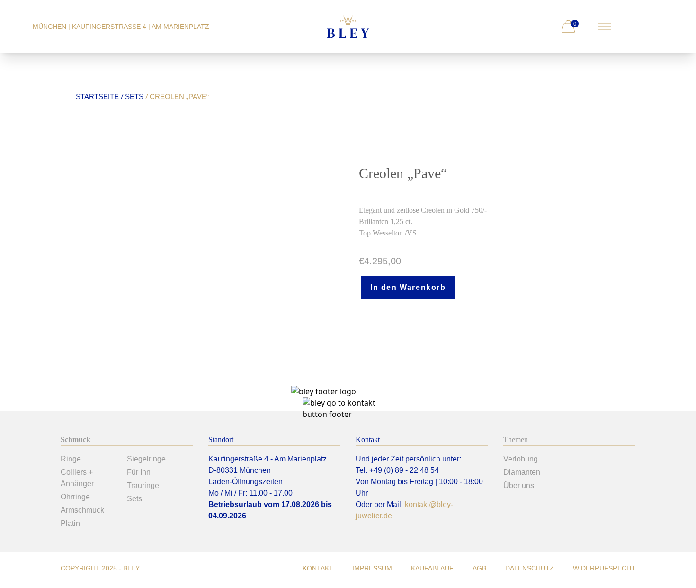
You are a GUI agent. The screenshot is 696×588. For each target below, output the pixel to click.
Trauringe (143, 485)
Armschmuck (82, 510)
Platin (70, 523)
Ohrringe (75, 497)
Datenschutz (529, 568)
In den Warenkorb (408, 287)
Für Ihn (139, 472)
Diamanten (521, 472)
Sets (134, 96)
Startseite (97, 96)
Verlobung (520, 459)
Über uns (518, 485)
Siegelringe (146, 459)
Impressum (372, 568)
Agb (479, 568)
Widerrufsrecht (604, 568)
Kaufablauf (432, 568)
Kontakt (318, 568)
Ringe (71, 459)
